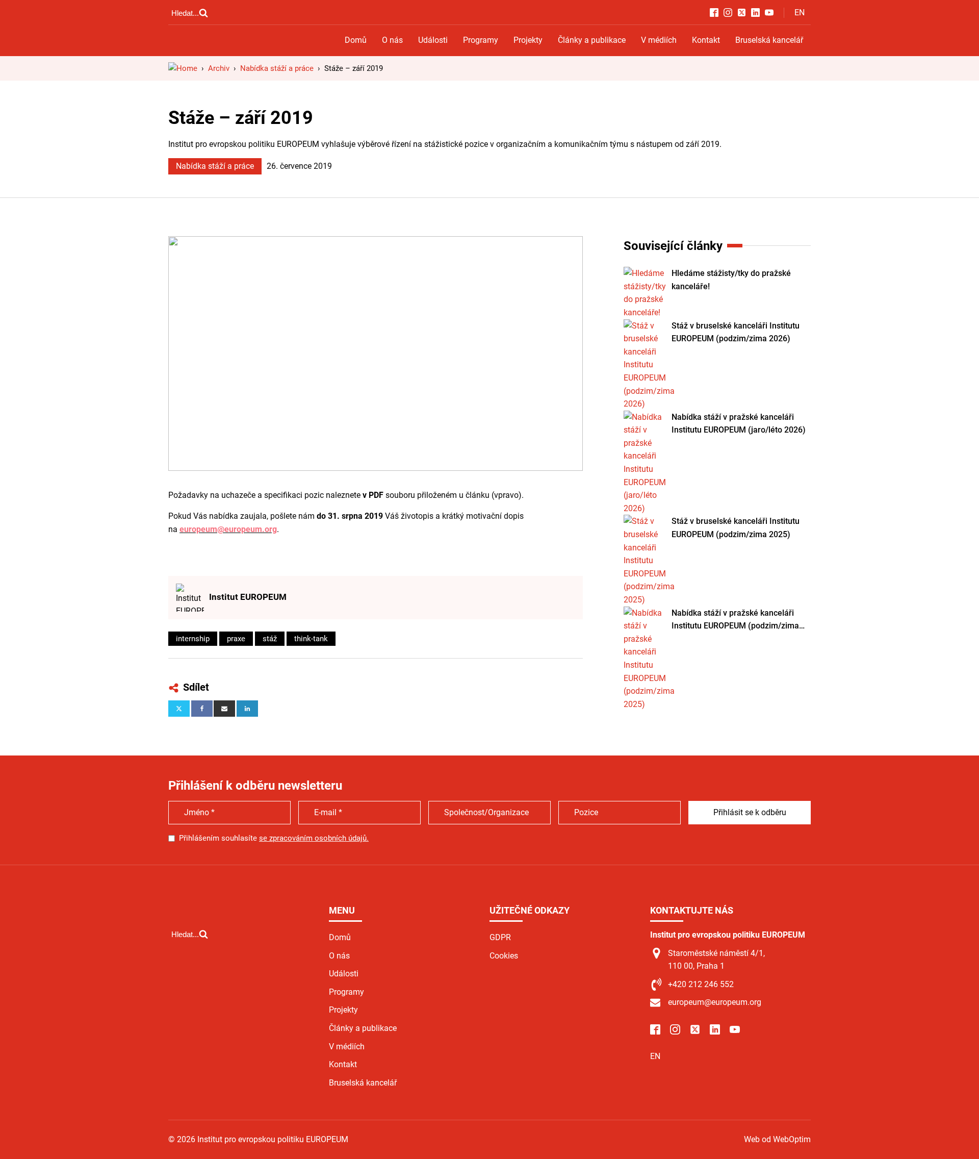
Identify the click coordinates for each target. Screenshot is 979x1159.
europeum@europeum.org (228, 529)
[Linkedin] (247, 708)
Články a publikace (592, 40)
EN (799, 12)
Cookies (504, 956)
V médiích (659, 40)
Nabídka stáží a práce (215, 166)
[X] (179, 708)
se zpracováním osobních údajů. (314, 838)
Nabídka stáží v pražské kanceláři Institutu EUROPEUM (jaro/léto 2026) (739, 423)
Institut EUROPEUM (248, 597)
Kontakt (706, 40)
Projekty (528, 40)
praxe (236, 638)
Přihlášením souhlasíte (274, 838)
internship (193, 638)
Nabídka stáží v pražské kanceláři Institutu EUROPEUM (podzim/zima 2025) (735, 620)
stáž (270, 638)
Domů (356, 40)
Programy (480, 40)
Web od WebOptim (777, 1139)
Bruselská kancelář (769, 40)
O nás (392, 40)
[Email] (224, 708)
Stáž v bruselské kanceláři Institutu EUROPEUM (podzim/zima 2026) (736, 332)
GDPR (500, 937)
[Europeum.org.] (182, 68)
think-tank (311, 638)
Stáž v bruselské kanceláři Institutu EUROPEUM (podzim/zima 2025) (736, 527)
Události (433, 40)
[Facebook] (202, 708)
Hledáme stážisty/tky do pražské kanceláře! (731, 279)
